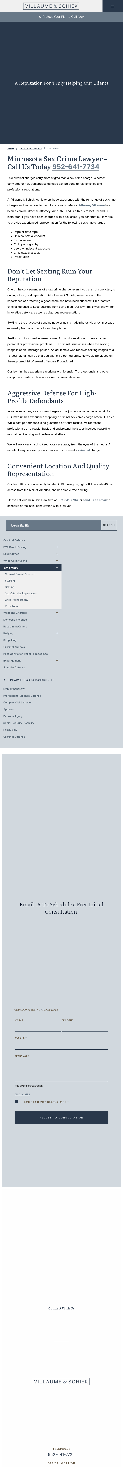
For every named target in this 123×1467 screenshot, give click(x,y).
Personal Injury (12, 716)
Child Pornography (16, 599)
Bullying (8, 633)
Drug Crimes (11, 553)
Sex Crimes (10, 567)
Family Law (10, 729)
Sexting (9, 587)
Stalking (10, 580)
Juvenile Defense (14, 667)
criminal (84, 450)
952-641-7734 (75, 167)
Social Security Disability (18, 723)
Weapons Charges (15, 612)
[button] (112, 6)
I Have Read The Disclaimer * (44, 1102)
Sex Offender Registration (21, 593)
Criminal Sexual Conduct (20, 574)
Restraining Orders (15, 626)
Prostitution (12, 606)
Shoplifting (9, 640)
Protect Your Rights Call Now (63, 17)
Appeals (8, 709)
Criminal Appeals (14, 647)
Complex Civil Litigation (17, 702)
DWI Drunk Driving (14, 547)
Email (21, 1038)
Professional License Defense (22, 695)
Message (22, 1056)
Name (19, 1020)
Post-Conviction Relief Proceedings (25, 653)
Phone (67, 1020)
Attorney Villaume (92, 205)
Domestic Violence (15, 619)
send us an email (95, 500)
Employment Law (14, 688)
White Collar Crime (15, 560)
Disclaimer (22, 1094)
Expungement (12, 660)
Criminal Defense (14, 540)
